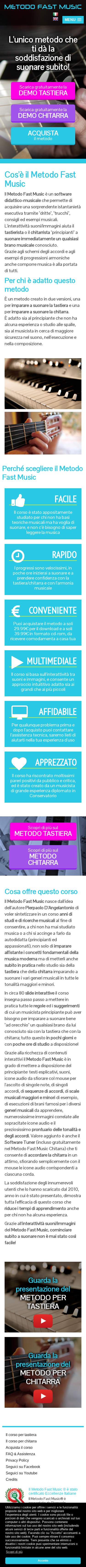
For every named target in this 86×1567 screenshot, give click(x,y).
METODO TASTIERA (43, 831)
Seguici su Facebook (23, 1467)
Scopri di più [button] (14, 1552)
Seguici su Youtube (21, 1473)
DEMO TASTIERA (43, 90)
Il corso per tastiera (21, 1435)
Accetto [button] (43, 1560)
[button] (73, 20)
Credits (11, 1479)
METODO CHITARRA (43, 857)
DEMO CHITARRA (43, 113)
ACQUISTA (43, 135)
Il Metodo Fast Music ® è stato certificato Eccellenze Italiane (53, 1491)
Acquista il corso (19, 1447)
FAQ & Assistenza (20, 1454)
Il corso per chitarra (21, 1441)
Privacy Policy (17, 1460)
